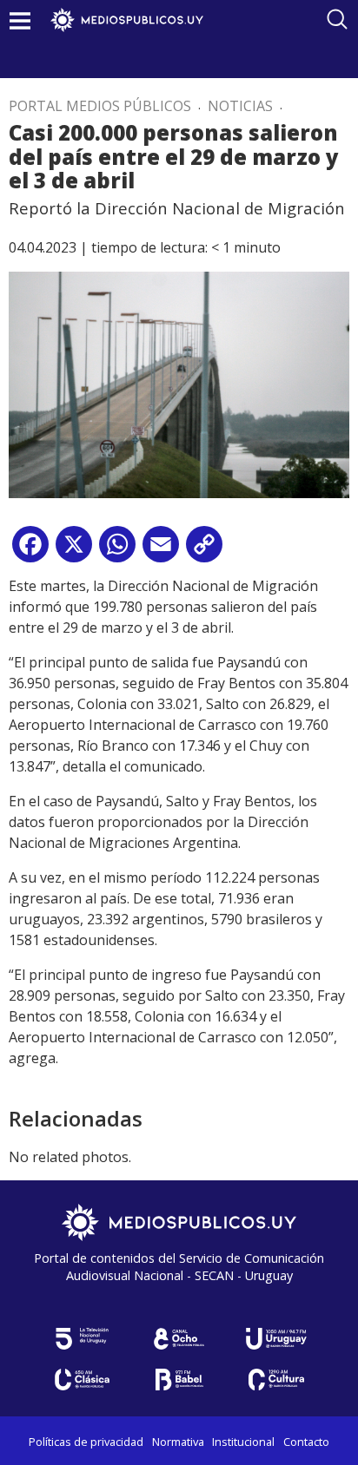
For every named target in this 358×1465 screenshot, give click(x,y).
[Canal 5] (81, 1339)
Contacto (306, 1441)
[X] (74, 550)
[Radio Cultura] (276, 1379)
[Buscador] (337, 19)
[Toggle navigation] (20, 20)
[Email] (160, 550)
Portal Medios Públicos (100, 105)
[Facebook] (30, 550)
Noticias (240, 105)
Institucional (243, 1441)
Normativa (178, 1441)
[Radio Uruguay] (276, 1339)
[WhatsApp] (117, 550)
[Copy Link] (204, 550)
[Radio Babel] (179, 1379)
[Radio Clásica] (81, 1379)
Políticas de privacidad (86, 1441)
